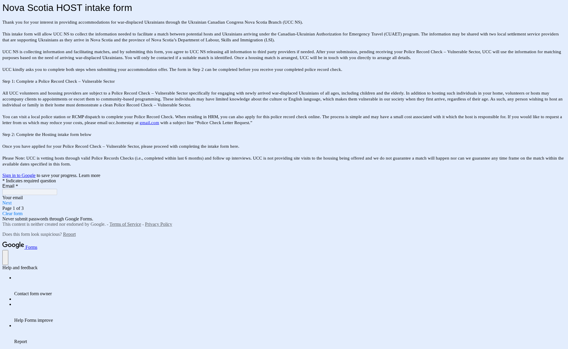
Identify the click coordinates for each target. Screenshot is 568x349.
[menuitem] (290, 285)
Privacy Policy (158, 224)
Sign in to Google (19, 175)
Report (69, 234)
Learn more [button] (89, 175)
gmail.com (149, 122)
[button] (284, 203)
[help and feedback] (5, 257)
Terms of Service (125, 224)
